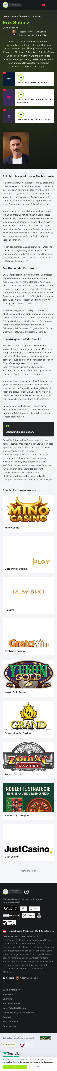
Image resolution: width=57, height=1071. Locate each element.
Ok (15, 1067)
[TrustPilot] (11, 1055)
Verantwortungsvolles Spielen (18, 1012)
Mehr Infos (41, 1067)
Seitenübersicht (11, 1021)
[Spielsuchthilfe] (23, 908)
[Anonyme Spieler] (34, 908)
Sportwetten (9, 1026)
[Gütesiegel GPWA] (45, 1038)
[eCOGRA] (28, 915)
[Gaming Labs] (9, 922)
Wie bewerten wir (12, 1003)
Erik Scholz (32, 978)
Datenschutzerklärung (14, 1008)
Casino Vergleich (11, 989)
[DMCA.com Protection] (11, 915)
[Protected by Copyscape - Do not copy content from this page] (10, 908)
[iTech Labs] (39, 915)
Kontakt (7, 1017)
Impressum (8, 994)
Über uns (7, 999)
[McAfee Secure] (27, 1045)
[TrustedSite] (9, 1045)
